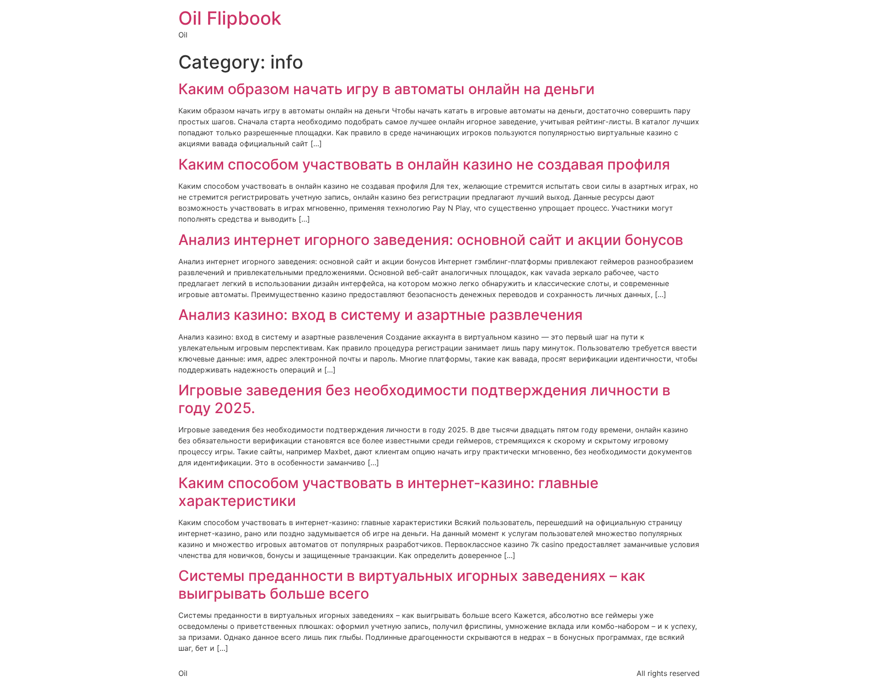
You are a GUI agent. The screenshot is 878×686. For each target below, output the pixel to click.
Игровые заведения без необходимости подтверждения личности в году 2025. (424, 398)
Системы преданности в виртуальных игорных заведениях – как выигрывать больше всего (411, 584)
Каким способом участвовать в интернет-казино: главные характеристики (388, 491)
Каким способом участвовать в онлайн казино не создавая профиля (424, 164)
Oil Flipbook (229, 18)
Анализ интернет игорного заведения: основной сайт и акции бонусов (430, 240)
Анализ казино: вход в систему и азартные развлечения (380, 315)
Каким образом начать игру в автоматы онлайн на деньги (386, 89)
